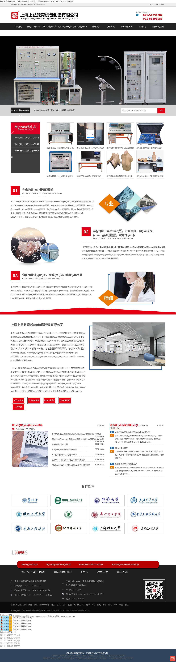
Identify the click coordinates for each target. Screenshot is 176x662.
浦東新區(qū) (79, 605)
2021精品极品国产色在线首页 (121, 658)
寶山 (93, 605)
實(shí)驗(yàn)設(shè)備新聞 (33, 572)
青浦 (115, 605)
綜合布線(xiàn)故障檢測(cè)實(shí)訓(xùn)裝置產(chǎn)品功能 (77, 434)
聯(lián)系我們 (49, 400)
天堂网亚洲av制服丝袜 (84, 658)
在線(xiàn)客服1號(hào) (22, 617)
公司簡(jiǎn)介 (102, 572)
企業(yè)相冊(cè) (34, 401)
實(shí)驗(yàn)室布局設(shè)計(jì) (80, 29)
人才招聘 (142, 26)
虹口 (64, 605)
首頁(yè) (18, 26)
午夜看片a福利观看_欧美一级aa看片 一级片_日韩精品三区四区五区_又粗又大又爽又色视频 (36, 1)
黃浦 (30, 605)
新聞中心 (96, 26)
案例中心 (111, 26)
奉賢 (121, 605)
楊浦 (70, 605)
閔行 (88, 605)
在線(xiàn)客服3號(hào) (22, 623)
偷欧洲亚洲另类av (101, 658)
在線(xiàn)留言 (157, 26)
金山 (104, 605)
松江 (110, 605)
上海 (25, 605)
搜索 (161, 111)
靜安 (53, 605)
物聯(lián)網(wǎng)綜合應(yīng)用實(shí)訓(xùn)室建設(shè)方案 (78, 439)
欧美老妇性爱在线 (50, 658)
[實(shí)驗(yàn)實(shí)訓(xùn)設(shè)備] (100, 425)
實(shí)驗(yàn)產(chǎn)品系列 (49, 29)
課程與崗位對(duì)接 (60, 444)
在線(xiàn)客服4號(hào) (22, 626)
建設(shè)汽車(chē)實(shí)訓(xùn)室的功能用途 (71, 465)
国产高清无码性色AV (66, 658)
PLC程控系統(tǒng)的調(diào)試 (64, 455)
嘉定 (99, 605)
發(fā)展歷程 (65, 400)
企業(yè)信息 (18, 400)
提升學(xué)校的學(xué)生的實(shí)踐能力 (68, 460)
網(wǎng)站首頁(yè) (30, 564)
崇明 (126, 605)
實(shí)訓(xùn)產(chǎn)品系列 (65, 29)
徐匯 (36, 605)
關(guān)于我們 (33, 26)
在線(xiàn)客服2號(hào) (22, 620)
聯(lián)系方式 (127, 26)
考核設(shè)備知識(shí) (62, 572)
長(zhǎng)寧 (44, 605)
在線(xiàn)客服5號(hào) (22, 629)
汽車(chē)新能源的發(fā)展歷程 (64, 449)
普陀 (59, 605)
